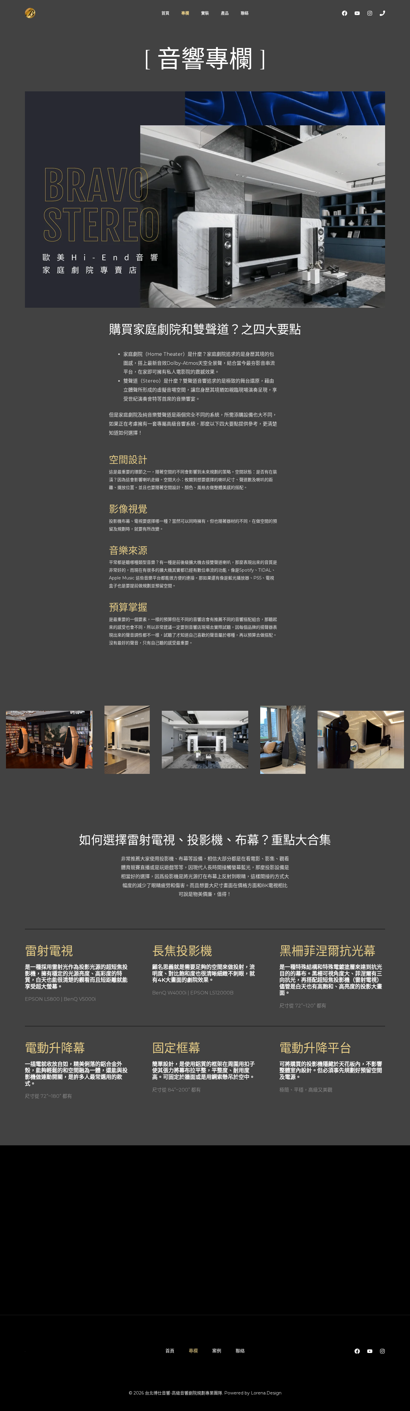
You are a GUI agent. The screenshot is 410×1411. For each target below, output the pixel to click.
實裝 (205, 13)
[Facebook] (344, 13)
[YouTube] (357, 13)
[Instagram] (369, 13)
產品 (225, 13)
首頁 (165, 13)
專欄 (185, 13)
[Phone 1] (382, 13)
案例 (216, 1351)
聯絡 (245, 13)
